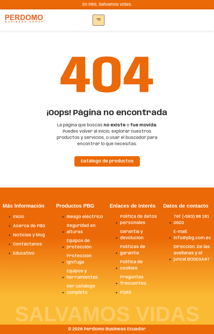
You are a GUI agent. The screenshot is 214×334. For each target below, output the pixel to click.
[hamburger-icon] (98, 20)
